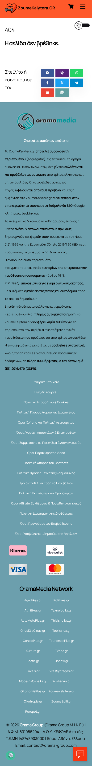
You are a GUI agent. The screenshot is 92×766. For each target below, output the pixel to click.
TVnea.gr (61, 651)
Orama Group (31, 724)
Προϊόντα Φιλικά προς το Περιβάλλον (46, 483)
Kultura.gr (33, 651)
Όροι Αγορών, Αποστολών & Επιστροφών (46, 432)
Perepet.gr (33, 711)
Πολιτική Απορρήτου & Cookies (46, 402)
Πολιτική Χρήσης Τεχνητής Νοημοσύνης (46, 473)
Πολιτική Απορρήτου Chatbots (46, 463)
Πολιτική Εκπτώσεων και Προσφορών (46, 493)
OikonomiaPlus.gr (33, 691)
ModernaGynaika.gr (33, 681)
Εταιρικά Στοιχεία (46, 382)
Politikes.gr (61, 600)
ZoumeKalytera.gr (62, 691)
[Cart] (71, 6)
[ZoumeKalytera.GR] (30, 11)
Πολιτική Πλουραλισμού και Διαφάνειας (46, 412)
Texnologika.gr (61, 610)
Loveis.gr (33, 671)
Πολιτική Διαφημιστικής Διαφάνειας (46, 513)
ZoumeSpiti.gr (61, 701)
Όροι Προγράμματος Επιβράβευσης (46, 523)
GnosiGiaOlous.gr (33, 630)
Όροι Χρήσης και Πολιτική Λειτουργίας (46, 422)
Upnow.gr (61, 661)
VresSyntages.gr (62, 671)
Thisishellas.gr (61, 620)
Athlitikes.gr (33, 610)
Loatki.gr (33, 661)
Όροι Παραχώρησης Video (46, 453)
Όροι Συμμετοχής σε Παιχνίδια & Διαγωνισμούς (46, 443)
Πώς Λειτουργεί (46, 392)
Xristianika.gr (61, 681)
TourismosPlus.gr (61, 641)
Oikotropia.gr (33, 701)
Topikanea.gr (61, 630)
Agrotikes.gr (33, 600)
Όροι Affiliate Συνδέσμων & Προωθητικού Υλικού (46, 503)
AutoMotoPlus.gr (33, 620)
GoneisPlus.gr (33, 641)
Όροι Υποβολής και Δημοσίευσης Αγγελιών (46, 534)
